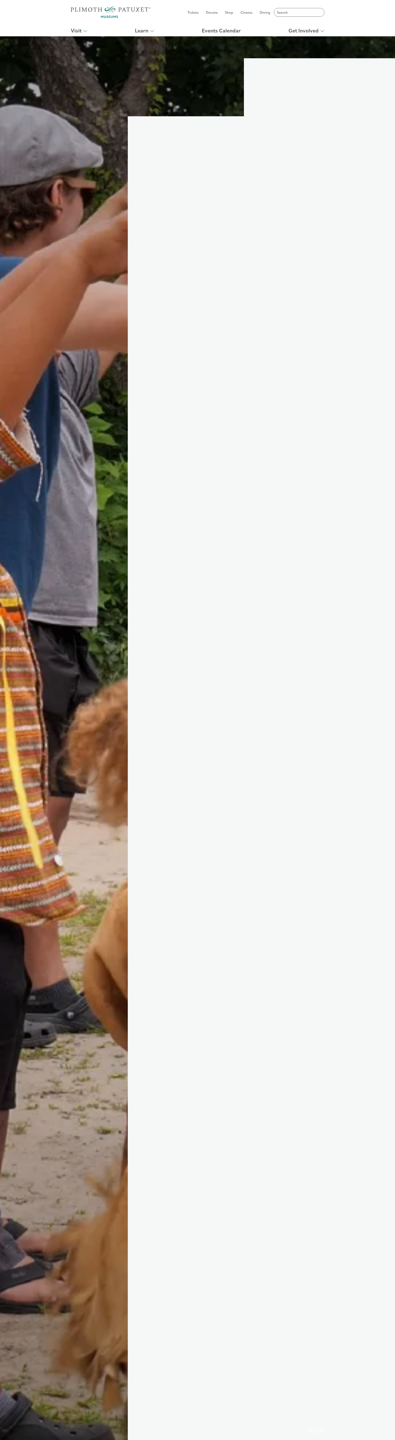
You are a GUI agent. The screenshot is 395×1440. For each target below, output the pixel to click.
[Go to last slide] (312, 1430)
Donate (212, 12)
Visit (76, 30)
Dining (265, 12)
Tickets (193, 12)
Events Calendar (221, 30)
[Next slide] (320, 1430)
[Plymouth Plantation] (111, 12)
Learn (141, 30)
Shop (229, 12)
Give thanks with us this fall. (109, 1434)
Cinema (246, 12)
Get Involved (303, 30)
